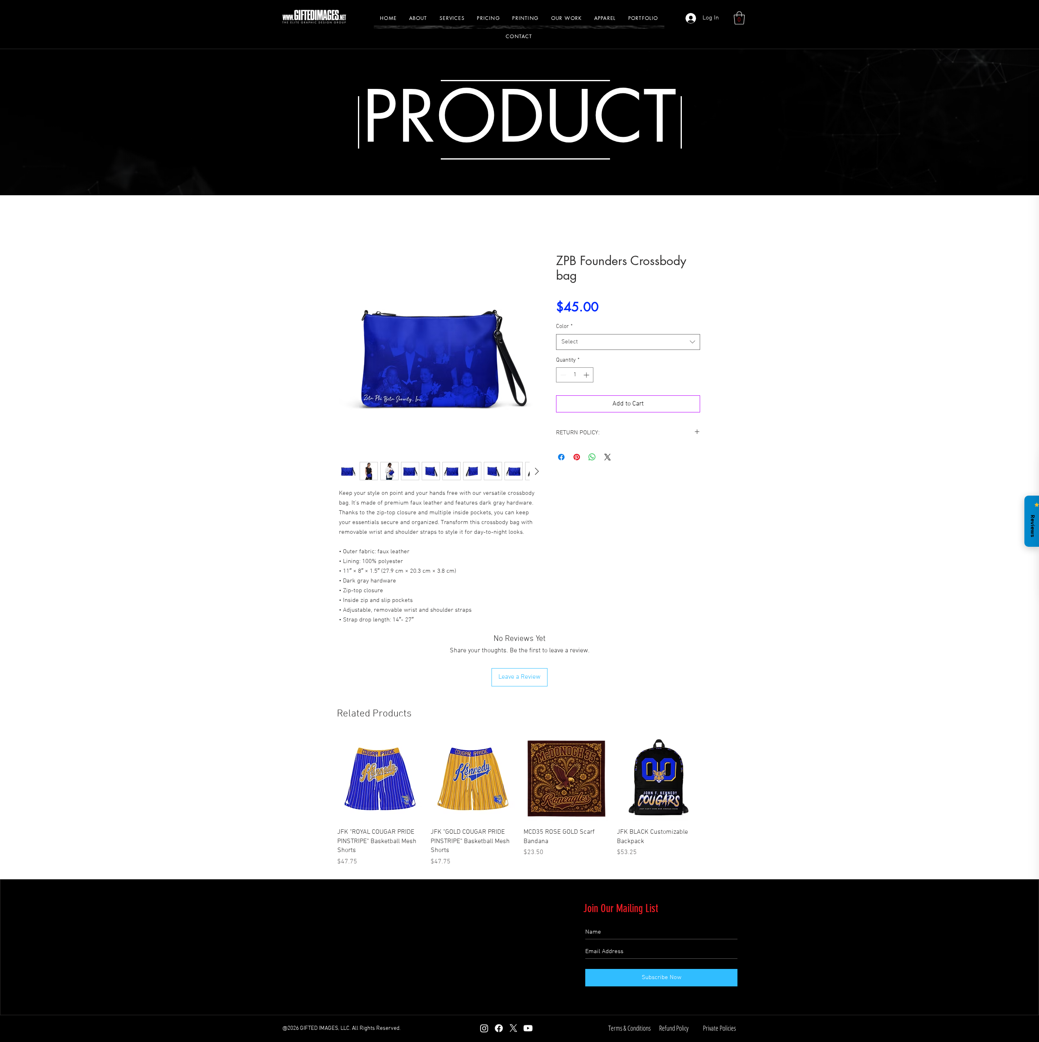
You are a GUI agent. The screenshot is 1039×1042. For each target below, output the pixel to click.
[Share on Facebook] (561, 457)
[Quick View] (379, 779)
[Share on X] (607, 457)
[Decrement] (562, 375)
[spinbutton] (574, 375)
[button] (566, 18)
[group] (519, 801)
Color (564, 326)
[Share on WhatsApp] (592, 457)
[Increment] (587, 375)
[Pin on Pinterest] (577, 457)
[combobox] (628, 342)
